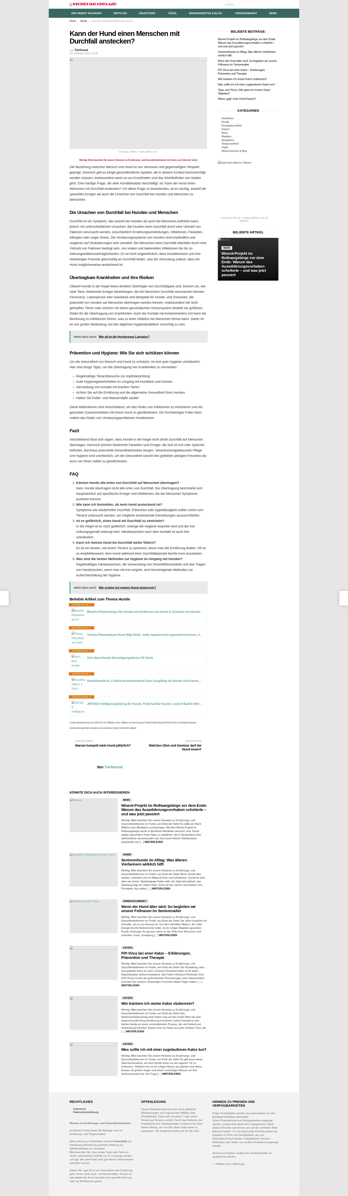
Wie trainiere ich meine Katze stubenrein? (157, 1003)
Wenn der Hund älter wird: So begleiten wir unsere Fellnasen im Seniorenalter (158, 908)
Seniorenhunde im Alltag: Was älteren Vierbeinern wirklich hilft (154, 862)
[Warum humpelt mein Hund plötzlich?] (4, 598)
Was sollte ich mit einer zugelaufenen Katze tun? (163, 1049)
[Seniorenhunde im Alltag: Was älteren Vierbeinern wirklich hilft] (94, 870)
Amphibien (227, 118)
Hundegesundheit (135, 901)
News (273, 13)
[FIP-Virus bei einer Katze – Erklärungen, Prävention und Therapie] (94, 963)
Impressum (79, 1108)
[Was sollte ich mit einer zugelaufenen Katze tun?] (94, 1059)
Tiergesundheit (246, 13)
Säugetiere (147, 13)
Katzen (127, 947)
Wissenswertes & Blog (205, 13)
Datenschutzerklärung (85, 1112)
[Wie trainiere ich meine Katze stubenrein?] (94, 1013)
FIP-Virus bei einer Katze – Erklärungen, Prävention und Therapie (156, 955)
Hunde (127, 854)
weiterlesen (154, 841)
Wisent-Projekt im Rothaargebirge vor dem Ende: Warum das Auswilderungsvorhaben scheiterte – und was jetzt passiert (164, 809)
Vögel (172, 13)
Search (274, 5)
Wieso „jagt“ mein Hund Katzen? (237, 98)
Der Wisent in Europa (86, 13)
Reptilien (120, 13)
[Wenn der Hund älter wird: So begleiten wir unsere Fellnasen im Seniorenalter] (94, 916)
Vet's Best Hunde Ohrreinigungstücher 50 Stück (120, 657)
